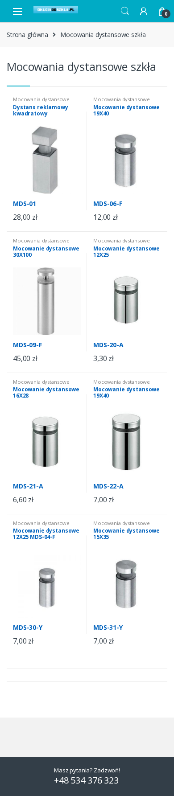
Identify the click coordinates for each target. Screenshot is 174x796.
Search (125, 11)
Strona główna (27, 34)
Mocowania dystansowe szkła (41, 102)
